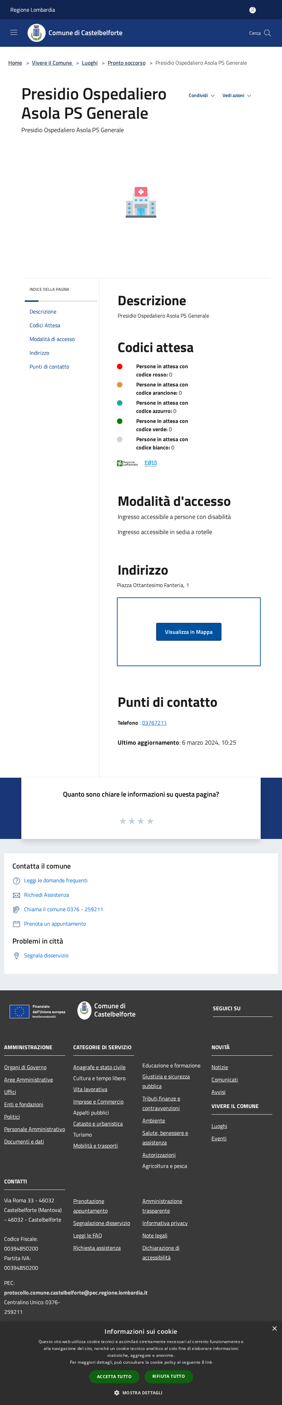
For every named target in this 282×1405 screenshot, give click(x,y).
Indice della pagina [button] (49, 289)
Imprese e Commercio (98, 1101)
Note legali (154, 1235)
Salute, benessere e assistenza (165, 1138)
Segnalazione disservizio (101, 1223)
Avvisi (218, 1092)
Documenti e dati (24, 1141)
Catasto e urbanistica (98, 1123)
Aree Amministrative (28, 1079)
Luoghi (90, 62)
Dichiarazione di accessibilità (161, 1253)
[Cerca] (267, 33)
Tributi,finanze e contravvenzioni (161, 1103)
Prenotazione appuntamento (90, 1206)
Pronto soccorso (126, 62)
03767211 (154, 723)
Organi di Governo (25, 1067)
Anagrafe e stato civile (99, 1067)
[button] (140, 1392)
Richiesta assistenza (97, 1248)
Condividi (199, 95)
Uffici (10, 1092)
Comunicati (224, 1079)
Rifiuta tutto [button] (168, 1376)
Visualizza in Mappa (189, 632)
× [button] (274, 1328)
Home (15, 62)
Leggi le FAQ (87, 1235)
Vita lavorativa (90, 1089)
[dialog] (141, 1363)
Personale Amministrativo (34, 1129)
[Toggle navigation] (14, 32)
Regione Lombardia (32, 10)
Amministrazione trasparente (162, 1206)
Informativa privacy (165, 1223)
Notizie (219, 1067)
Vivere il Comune (52, 62)
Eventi (219, 1138)
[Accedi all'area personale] (252, 10)
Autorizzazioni (159, 1155)
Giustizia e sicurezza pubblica (166, 1081)
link (208, 1362)
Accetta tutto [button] (114, 1377)
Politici (12, 1117)
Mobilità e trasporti (95, 1145)
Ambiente (153, 1120)
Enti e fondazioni (23, 1104)
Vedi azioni (234, 95)
